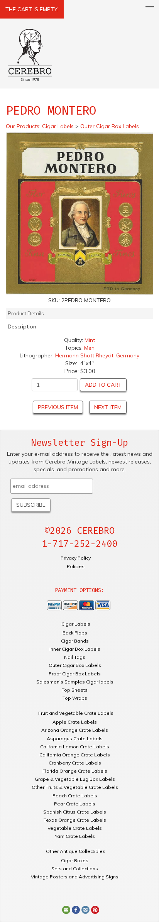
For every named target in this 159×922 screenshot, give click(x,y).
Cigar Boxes (74, 860)
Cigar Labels (75, 624)
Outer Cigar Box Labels (75, 665)
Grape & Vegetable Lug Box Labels (75, 779)
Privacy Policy (76, 558)
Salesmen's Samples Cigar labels (74, 682)
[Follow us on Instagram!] (85, 909)
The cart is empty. (31, 9)
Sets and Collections (74, 868)
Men (89, 347)
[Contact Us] (66, 909)
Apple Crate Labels (74, 722)
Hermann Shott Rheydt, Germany (97, 355)
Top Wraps (75, 698)
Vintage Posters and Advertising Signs (74, 877)
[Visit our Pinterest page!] (95, 909)
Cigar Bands (75, 641)
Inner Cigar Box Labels (74, 649)
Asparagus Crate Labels (75, 738)
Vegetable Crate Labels (74, 828)
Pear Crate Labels (74, 804)
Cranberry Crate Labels (75, 763)
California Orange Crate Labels (74, 755)
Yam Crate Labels (75, 836)
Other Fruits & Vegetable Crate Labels (75, 787)
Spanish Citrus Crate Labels (74, 812)
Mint (90, 340)
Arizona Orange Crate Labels (74, 730)
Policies (76, 566)
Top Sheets (75, 690)
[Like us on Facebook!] (76, 909)
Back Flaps (75, 633)
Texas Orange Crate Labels (75, 820)
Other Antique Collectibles (75, 851)
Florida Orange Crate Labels (74, 771)
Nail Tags (74, 657)
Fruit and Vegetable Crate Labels (75, 713)
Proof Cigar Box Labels (75, 674)
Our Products (22, 126)
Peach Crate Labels (74, 796)
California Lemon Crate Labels (74, 746)
